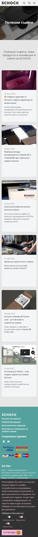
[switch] (22, 517)
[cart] (29, 3)
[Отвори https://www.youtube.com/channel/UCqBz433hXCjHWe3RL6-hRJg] (8, 441)
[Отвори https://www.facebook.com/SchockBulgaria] (4, 441)
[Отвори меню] (34, 3)
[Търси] (24, 3)
